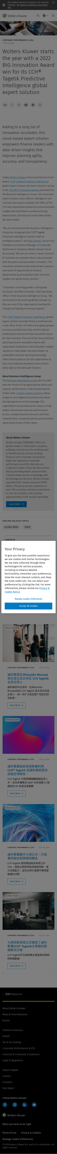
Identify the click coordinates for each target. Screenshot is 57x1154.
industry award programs (29, 393)
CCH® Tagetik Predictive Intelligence (29, 181)
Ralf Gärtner (34, 240)
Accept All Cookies (28, 606)
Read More (15, 705)
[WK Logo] (13, 1115)
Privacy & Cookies (31, 1132)
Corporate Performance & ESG (18, 1048)
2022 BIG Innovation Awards (24, 190)
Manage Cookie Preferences (28, 598)
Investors (7, 1082)
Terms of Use (9, 1132)
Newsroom (13, 994)
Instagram (14, 1104)
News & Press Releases (14, 1014)
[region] (28, 577)
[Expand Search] (38, 16)
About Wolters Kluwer (14, 1008)
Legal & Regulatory (12, 1060)
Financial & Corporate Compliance (21, 1054)
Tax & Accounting (11, 1042)
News (27, 527)
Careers (6, 1076)
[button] (5, 105)
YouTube (34, 1104)
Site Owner (8, 1088)
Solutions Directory (12, 1030)
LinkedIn (24, 1104)
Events (5, 1020)
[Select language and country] (45, 16)
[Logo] (15, 16)
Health (6, 1036)
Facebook (4, 1104)
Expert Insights (10, 1070)
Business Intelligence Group (22, 380)
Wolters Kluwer (18, 177)
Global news (11, 527)
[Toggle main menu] (52, 16)
